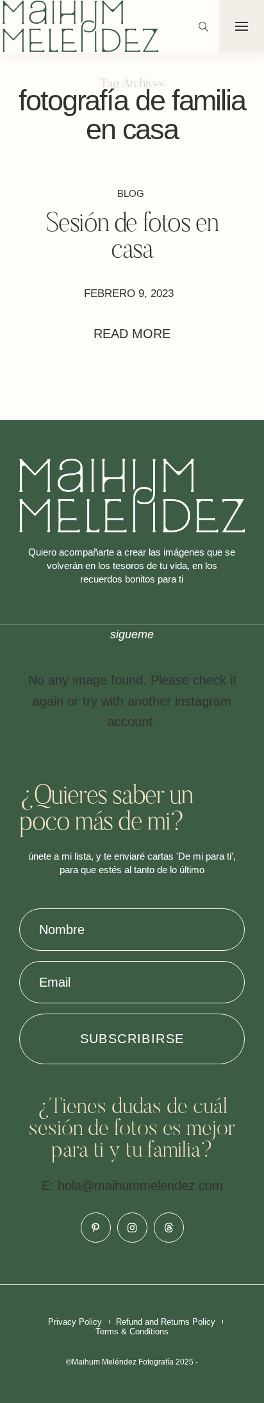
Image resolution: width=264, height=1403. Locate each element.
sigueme (132, 634)
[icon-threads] (169, 1227)
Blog (130, 193)
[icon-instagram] (132, 1227)
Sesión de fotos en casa (132, 238)
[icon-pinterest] (96, 1227)
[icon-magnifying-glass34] (203, 26)
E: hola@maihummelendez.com (132, 1185)
